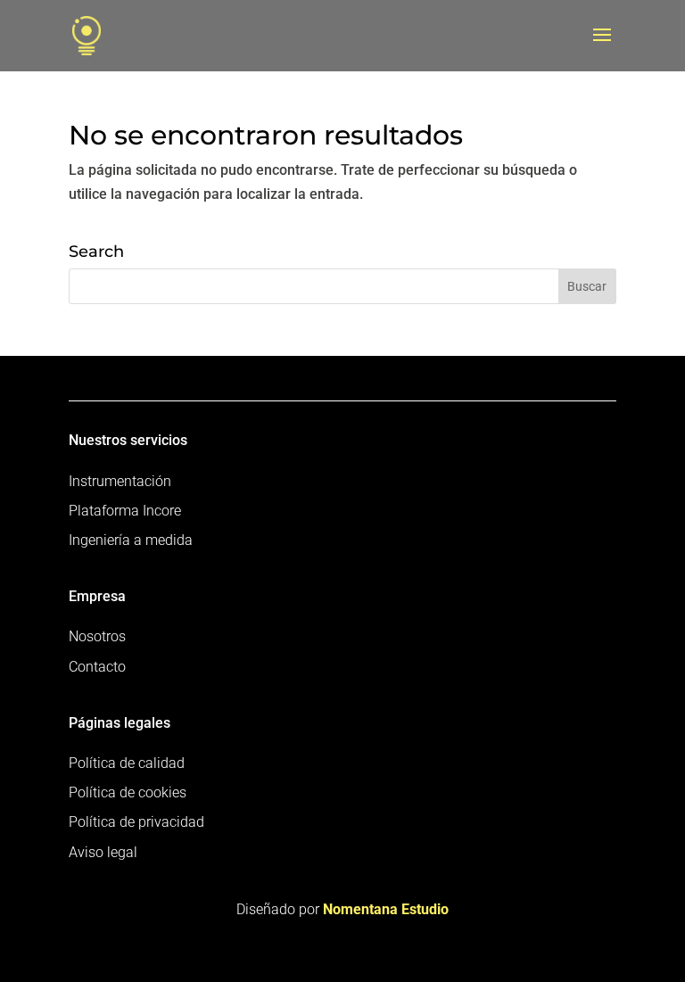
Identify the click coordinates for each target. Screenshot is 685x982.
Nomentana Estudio (386, 909)
